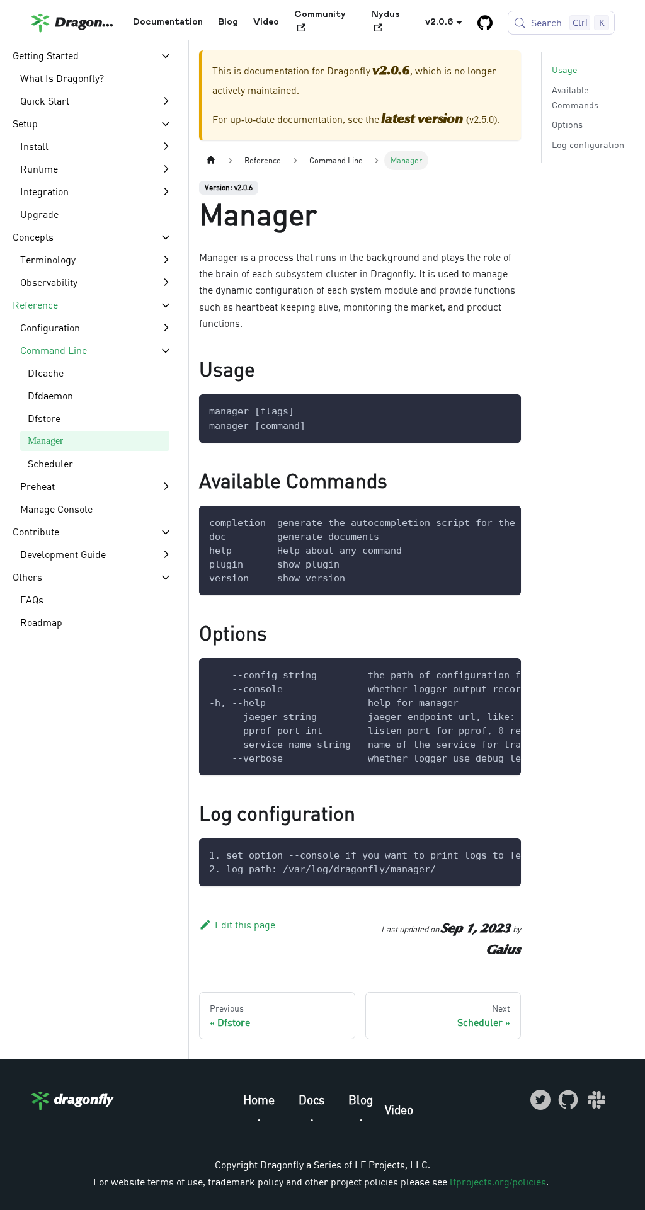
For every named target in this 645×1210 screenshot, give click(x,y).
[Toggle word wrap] (482, 521)
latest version (423, 119)
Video (266, 22)
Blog (228, 22)
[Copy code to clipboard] (505, 409)
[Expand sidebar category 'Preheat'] (166, 486)
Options (567, 124)
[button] (92, 55)
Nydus (385, 14)
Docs (312, 1099)
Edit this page (245, 924)
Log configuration (588, 144)
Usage (565, 69)
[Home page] (211, 160)
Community (320, 14)
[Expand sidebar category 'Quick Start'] (166, 101)
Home (259, 1099)
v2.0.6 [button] (439, 22)
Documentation (168, 22)
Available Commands (575, 97)
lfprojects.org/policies (498, 1181)
